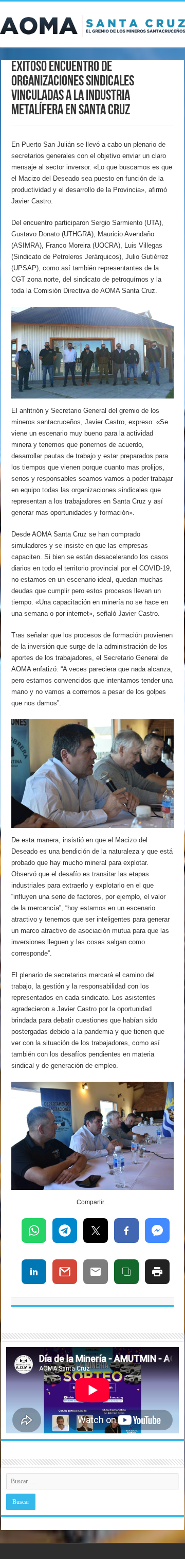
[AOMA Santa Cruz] (92, 24)
